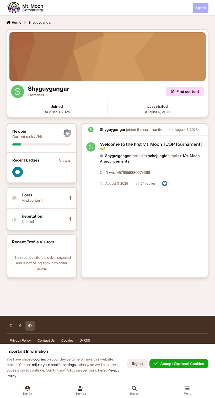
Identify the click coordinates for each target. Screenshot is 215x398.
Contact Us (46, 340)
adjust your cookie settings (54, 364)
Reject (137, 363)
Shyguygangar (112, 129)
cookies (39, 359)
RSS (86, 340)
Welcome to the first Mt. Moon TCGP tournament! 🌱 (151, 147)
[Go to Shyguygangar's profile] (91, 129)
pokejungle (157, 155)
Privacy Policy (20, 340)
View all (65, 160)
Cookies (67, 340)
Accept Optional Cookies (182, 363)
